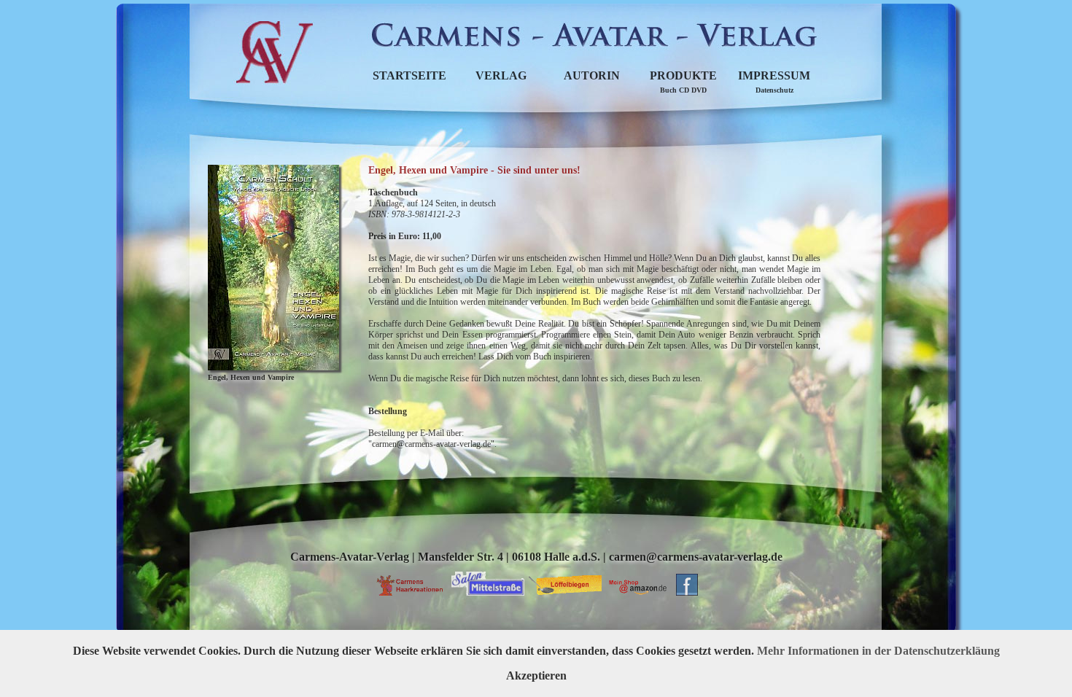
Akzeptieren (536, 675)
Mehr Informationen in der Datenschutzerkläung (878, 651)
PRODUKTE (683, 81)
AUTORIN (592, 75)
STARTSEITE (409, 75)
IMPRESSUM (774, 81)
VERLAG (501, 75)
